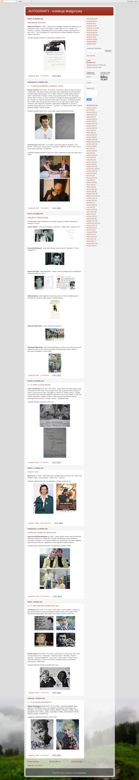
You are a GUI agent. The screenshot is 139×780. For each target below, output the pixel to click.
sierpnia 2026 (91, 108)
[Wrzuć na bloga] (55, 76)
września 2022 (91, 198)
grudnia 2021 (90, 218)
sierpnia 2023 (91, 173)
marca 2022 (90, 212)
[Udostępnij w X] (56, 76)
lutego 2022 (90, 214)
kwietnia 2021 (91, 236)
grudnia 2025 (90, 121)
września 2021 (91, 225)
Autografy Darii (91, 23)
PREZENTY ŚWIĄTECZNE (38, 218)
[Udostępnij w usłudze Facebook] (58, 76)
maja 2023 (90, 180)
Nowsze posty (33, 762)
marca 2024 (90, 157)
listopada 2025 (91, 123)
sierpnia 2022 (91, 200)
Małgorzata (92, 62)
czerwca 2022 (91, 205)
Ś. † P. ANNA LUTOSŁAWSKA (39, 385)
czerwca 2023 (91, 178)
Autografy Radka (92, 41)
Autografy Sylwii (91, 44)
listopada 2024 (91, 139)
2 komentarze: (45, 208)
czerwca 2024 (91, 151)
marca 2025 (90, 130)
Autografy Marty (91, 37)
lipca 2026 (90, 110)
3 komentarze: (45, 76)
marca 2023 (90, 184)
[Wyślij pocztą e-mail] (53, 76)
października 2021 (92, 223)
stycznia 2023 (91, 189)
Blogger (84, 773)
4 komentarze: (45, 375)
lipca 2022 (90, 202)
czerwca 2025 (91, 128)
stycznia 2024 (91, 162)
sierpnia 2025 (91, 126)
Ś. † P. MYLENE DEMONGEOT (40, 702)
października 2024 (92, 141)
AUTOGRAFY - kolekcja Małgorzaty (55, 11)
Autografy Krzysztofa (93, 28)
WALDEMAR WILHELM (36, 23)
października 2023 (92, 169)
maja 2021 (90, 234)
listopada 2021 (91, 221)
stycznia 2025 (91, 135)
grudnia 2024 (90, 137)
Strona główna (55, 762)
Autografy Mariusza (92, 35)
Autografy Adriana (92, 21)
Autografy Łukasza (92, 30)
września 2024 (91, 144)
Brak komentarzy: (46, 523)
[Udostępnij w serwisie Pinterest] (60, 76)
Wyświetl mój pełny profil (94, 67)
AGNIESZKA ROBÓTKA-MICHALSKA (42, 533)
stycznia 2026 (91, 119)
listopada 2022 (91, 193)
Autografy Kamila (92, 25)
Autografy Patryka (92, 39)
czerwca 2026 (91, 112)
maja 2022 (90, 207)
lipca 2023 (90, 175)
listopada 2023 (91, 166)
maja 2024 (90, 153)
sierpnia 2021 (91, 227)
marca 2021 (90, 239)
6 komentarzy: (45, 462)
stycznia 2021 (91, 243)
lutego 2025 (90, 132)
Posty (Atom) (39, 765)
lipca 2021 (90, 230)
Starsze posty (76, 762)
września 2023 (91, 171)
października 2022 (92, 196)
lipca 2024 (90, 148)
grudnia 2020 (90, 245)
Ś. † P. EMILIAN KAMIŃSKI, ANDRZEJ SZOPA (45, 86)
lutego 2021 (90, 241)
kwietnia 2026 (91, 114)
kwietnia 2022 (91, 209)
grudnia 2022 (90, 191)
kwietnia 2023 (91, 182)
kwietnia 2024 (91, 155)
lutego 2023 (90, 187)
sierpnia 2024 (91, 146)
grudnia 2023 (90, 164)
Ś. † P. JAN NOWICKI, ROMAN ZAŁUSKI (43, 606)
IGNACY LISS (33, 472)
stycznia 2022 (91, 216)
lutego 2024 (90, 159)
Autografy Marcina (92, 32)
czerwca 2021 (91, 232)
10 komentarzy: (45, 596)
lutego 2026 (90, 117)
